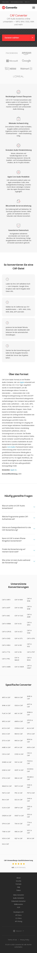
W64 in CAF (19, 734)
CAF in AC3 (18, 632)
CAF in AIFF (6, 608)
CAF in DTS (19, 638)
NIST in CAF (19, 786)
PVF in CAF (31, 793)
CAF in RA (18, 652)
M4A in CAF (6, 705)
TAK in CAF (19, 824)
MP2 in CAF (6, 721)
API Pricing (18, 921)
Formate (18, 884)
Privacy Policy (24, 940)
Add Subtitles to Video (17, 2)
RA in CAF (5, 800)
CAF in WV (18, 645)
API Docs (18, 915)
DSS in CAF (6, 734)
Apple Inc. (14, 470)
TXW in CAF (6, 832)
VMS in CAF (19, 832)
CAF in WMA (6, 624)
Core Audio (11, 447)
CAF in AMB (6, 667)
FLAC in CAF (6, 713)
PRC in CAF (19, 793)
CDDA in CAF (19, 728)
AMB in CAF (6, 747)
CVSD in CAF (19, 754)
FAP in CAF (18, 762)
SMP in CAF (19, 808)
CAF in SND (6, 638)
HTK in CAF (6, 778)
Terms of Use (12, 940)
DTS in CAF (6, 741)
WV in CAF (30, 838)
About (19, 878)
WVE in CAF (19, 741)
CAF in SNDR (19, 667)
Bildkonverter (18, 904)
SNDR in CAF (6, 816)
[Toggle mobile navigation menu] (33, 8)
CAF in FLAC (19, 616)
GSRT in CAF (19, 770)
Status (18, 890)
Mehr (26, 2)
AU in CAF (30, 728)
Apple (22, 382)
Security (18, 881)
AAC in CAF (19, 713)
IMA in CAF (18, 778)
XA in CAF (5, 844)
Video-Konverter (18, 895)
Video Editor (5, 2)
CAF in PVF (31, 652)
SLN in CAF (6, 808)
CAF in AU (18, 624)
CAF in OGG (19, 608)
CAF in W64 (6, 645)
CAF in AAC (6, 616)
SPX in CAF (31, 734)
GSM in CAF (6, 770)
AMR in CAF (19, 721)
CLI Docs (19, 918)
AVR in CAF (31, 747)
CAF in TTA (6, 652)
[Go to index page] (9, 7)
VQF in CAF (19, 838)
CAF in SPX (31, 638)
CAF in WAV (19, 600)
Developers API (18, 912)
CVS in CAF (6, 754)
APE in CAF (18, 747)
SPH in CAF (6, 824)
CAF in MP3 (6, 600)
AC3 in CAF (6, 728)
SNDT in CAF (19, 816)
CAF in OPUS (6, 632)
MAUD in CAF (7, 786)
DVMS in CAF (6, 762)
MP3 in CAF (6, 697)
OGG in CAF (19, 705)
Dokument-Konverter (18, 901)
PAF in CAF (6, 793)
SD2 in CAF (19, 800)
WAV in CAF (19, 697)
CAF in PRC (6, 659)
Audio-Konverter (18, 898)
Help (18, 887)
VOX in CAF (6, 838)
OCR (18, 907)
